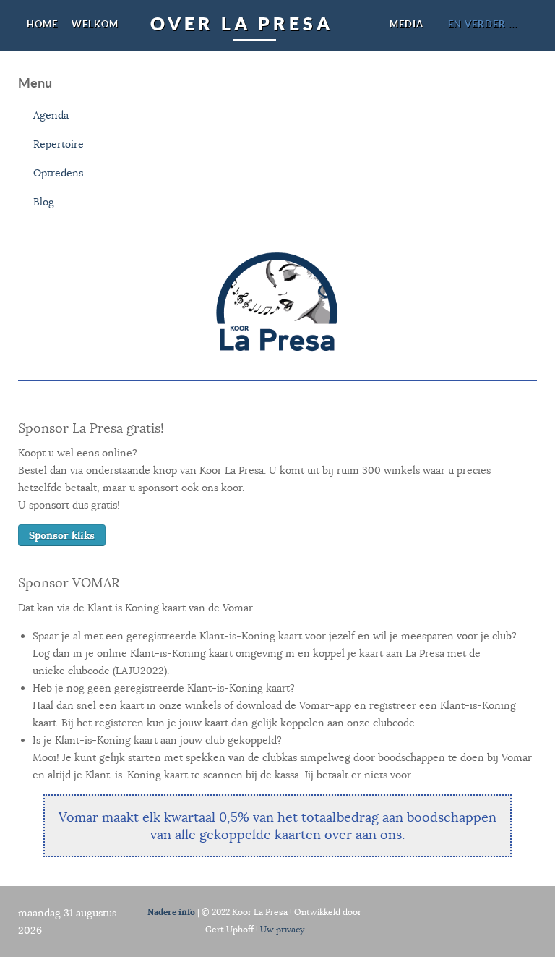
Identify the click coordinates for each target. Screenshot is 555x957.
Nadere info (171, 912)
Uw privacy (282, 929)
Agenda (51, 115)
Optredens (58, 172)
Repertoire (58, 143)
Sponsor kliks (62, 535)
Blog (43, 201)
